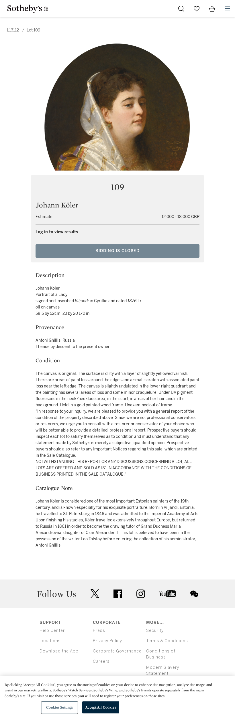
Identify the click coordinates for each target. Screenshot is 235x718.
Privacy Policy (107, 640)
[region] (117, 697)
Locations (50, 640)
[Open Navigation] (227, 8)
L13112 (13, 30)
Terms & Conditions (167, 640)
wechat (194, 594)
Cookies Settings (59, 707)
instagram (140, 594)
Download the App (59, 651)
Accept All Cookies (100, 707)
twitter (95, 593)
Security (155, 630)
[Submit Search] (181, 8)
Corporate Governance (117, 651)
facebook (117, 594)
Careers (101, 661)
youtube (167, 593)
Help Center (52, 630)
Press (99, 630)
